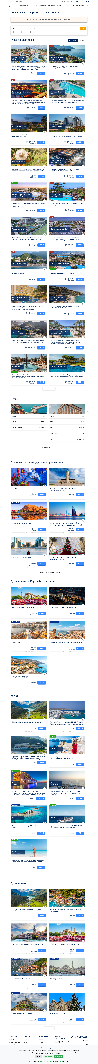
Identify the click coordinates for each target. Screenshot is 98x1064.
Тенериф (41, 1042)
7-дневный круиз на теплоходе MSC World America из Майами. (27, 826)
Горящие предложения (77, 5)
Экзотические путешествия (14, 1041)
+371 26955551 (81, 1037)
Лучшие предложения (24, 5)
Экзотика (59, 5)
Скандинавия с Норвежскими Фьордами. (27, 722)
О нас (11, 1)
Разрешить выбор (48, 1056)
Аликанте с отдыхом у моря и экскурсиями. (66, 642)
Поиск (83, 28)
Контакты (16, 1)
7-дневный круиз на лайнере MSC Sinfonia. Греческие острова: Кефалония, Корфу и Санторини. (65, 758)
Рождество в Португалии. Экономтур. (63, 607)
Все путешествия (49, 1028)
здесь (61, 1053)
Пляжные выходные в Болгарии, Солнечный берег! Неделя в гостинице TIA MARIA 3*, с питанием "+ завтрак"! (67, 101)
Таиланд (25, 1044)
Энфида (41, 1044)
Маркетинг (65, 1061)
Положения (55, 1061)
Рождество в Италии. (58, 1013)
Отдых (35, 5)
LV (23, 1)
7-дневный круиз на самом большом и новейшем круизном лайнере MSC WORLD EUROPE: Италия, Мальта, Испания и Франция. (67, 793)
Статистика (45, 1061)
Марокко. (15, 489)
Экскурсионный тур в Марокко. (23, 523)
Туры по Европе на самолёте (14, 1042)
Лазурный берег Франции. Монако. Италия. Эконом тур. (66, 911)
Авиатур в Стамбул (57, 979)
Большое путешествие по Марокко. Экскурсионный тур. (63, 490)
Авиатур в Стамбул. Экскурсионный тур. (26, 607)
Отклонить (38, 1056)
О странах (57, 1044)
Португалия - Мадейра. (20, 677)
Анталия (41, 1039)
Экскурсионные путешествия (47, 5)
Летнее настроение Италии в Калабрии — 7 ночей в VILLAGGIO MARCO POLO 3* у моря (65, 307)
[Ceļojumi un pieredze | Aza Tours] (11, 6)
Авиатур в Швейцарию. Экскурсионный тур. (28, 944)
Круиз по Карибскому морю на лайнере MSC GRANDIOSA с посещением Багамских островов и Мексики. (67, 826)
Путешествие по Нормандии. (22, 1013)
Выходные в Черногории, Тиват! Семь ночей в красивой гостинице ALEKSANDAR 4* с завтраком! (66, 67)
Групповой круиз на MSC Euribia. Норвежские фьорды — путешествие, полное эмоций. (28, 758)
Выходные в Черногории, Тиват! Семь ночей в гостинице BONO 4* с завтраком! (28, 273)
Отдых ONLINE (11, 1039)
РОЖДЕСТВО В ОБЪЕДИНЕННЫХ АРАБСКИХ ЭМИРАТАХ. (63, 559)
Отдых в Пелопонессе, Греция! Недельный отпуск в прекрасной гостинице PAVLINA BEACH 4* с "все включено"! (67, 375)
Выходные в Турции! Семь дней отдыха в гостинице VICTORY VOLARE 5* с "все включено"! (65, 170)
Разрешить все (58, 1056)
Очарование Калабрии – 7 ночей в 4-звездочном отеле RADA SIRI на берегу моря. (27, 136)
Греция (25, 1042)
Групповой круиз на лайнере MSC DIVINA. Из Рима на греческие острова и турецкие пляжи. (67, 723)
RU (26, 1)
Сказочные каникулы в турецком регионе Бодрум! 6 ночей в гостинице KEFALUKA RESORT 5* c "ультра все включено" (28, 341)
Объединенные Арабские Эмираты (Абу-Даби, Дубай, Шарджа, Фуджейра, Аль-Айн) (66, 524)
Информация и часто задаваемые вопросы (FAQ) (62, 1042)
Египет (25, 1041)
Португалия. (16, 642)
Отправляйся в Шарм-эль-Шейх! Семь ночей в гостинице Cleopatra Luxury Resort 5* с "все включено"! (66, 273)
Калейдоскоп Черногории (21, 979)
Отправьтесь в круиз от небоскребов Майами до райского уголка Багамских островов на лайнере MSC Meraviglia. (28, 861)
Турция (25, 1039)
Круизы (67, 5)
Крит (40, 1041)
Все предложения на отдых (48, 447)
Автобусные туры (12, 1044)
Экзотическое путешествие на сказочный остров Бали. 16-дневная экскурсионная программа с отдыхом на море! (28, 170)
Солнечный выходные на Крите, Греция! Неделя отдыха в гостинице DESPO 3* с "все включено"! (67, 204)
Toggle (30, 1061)
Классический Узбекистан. (21, 558)
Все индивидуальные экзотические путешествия (49, 572)
